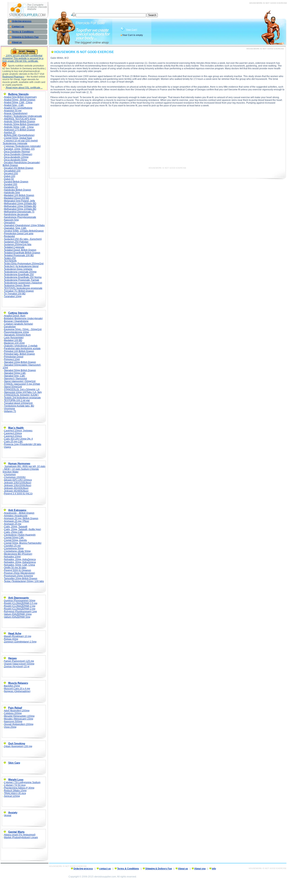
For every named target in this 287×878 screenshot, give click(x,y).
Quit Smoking (16, 743)
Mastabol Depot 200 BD (16, 198)
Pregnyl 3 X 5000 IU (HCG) (18, 493)
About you (200, 868)
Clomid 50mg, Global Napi (18, 138)
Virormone (9, 408)
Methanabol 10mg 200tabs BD (20, 203)
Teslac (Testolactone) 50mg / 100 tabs (24, 581)
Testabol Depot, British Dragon (20, 250)
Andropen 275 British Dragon (19, 129)
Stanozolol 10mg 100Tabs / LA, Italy (23, 392)
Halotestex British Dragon (17, 189)
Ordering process (21, 21)
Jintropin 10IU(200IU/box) (17, 485)
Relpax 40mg (11, 639)
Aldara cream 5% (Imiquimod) (20, 834)
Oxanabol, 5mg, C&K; (15, 228)
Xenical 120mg (12, 796)
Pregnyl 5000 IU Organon (17, 570)
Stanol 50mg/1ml (13, 386)
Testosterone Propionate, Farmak (21, 280)
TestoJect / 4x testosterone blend (21, 266)
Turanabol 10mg (12, 296)
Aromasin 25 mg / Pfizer (16, 521)
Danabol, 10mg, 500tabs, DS (19, 149)
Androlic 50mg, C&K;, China (19, 127)
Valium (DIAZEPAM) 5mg (17, 617)
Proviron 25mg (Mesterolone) (19, 573)
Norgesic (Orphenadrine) (17, 691)
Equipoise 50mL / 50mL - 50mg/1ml (23, 329)
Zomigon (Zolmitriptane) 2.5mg (20, 641)
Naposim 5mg (11, 220)
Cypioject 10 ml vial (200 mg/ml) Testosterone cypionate (20, 142)
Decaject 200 (11, 173)
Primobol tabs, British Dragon (19, 354)
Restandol (9, 236)
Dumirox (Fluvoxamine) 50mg (19, 600)
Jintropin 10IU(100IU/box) (17, 482)
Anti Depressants (18, 597)
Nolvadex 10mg (12, 556)
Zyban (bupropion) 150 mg (18, 746)
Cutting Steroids (18, 312)
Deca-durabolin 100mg (16, 157)
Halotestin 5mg (12, 192)
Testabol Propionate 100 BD (19, 255)
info (214, 868)
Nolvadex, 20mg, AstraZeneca (20, 559)
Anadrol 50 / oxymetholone (18, 108)
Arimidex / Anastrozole (16, 515)
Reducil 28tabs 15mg (15, 790)
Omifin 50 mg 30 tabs (15, 567)
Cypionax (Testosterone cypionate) (22, 146)
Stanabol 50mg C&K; (15, 373)
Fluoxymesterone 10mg (16, 332)
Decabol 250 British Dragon (18, 168)
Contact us (18, 26)
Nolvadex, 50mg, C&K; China (19, 564)
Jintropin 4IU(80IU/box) (16, 491)
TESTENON (10, 260)
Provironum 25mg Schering (18, 575)
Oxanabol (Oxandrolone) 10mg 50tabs (24, 225)
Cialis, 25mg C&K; (13, 532)
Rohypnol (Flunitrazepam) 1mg (20, 611)
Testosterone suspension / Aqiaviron (23, 282)
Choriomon (10, 474)
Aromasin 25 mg (12, 524)
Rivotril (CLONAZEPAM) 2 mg (19, 606)
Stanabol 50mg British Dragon (20, 370)
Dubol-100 (9, 176)
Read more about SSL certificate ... (24, 87)
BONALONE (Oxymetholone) (19, 135)
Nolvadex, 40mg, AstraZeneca (20, 562)
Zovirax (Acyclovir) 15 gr (16, 666)
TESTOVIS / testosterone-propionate (23, 288)
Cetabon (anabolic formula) (18, 324)
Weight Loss (15, 779)
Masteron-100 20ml (14, 343)
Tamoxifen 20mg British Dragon (20, 578)
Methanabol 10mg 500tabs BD (20, 206)
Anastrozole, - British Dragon (19, 513)
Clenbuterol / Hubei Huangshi (20, 534)
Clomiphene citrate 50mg (17, 551)
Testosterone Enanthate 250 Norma (23, 277)
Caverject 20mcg (13, 433)
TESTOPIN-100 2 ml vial (17, 400)
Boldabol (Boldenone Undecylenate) (23, 318)
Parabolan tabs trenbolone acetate (22, 348)
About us (17, 42)
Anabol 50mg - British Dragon (19, 99)
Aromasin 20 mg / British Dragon (21, 518)
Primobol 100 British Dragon (19, 351)
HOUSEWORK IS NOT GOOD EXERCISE (167, 168)
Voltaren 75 (10, 411)
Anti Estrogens (17, 510)
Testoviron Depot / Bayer (17, 285)
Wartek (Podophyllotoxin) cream (21, 837)
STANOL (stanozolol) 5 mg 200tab (22, 384)
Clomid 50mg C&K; (14, 537)
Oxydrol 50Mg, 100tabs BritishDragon (24, 230)
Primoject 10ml (12, 359)
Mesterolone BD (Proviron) (18, 554)
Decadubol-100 (12, 170)
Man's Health (16, 427)
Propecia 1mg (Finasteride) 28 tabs (22, 444)
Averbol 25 (9, 132)
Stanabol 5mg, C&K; (14, 375)
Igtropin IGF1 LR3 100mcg (18, 480)
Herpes (12, 658)
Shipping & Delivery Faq (25, 37)
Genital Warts (16, 831)
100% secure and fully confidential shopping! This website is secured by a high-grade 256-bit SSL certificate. (22, 58)
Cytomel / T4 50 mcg (15, 785)
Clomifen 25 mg (12, 545)
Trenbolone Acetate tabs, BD (19, 405)
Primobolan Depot (13, 356)
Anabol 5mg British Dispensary (20, 97)
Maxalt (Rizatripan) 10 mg (17, 636)
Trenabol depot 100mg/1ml (18, 403)
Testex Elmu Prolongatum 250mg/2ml (24, 263)
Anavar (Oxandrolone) (16, 113)
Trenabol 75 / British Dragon (19, 291)
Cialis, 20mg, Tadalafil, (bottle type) (22, 529)
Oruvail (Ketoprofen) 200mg (18, 724)
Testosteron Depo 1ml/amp (18, 269)
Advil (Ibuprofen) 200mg (16, 710)
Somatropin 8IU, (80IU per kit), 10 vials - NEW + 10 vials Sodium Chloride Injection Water (24, 469)
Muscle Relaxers (18, 683)
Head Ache (14, 633)
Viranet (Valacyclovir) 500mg (19, 663)
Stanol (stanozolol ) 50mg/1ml (20, 381)
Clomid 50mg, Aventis (15, 540)
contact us (105, 868)
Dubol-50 (9, 179)
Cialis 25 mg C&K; (13, 441)
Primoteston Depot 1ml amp (18, 233)
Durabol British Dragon (16, 181)
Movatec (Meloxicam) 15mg (18, 718)
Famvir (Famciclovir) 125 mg (19, 661)
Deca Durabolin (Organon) (18, 154)
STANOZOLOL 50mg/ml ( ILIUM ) (21, 395)
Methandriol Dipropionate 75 (19, 211)
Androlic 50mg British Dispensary (21, 124)
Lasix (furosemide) (14, 337)
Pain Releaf (15, 707)
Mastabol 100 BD (13, 340)
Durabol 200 (10, 184)
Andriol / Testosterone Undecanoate (23, 116)
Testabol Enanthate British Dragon (22, 252)
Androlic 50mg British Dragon (19, 121)
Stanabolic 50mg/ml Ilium (17, 334)
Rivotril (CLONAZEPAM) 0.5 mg (20, 603)
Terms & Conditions (23, 31)
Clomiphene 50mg (14, 548)
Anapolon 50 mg (12, 110)
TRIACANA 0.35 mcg (15, 793)
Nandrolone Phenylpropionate (20, 217)
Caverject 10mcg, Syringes (18, 430)
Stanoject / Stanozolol (15, 378)
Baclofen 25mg (12, 685)
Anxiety (12, 812)
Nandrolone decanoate (16, 214)
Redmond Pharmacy (13, 76)
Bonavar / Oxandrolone (16, 321)
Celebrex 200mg (13, 713)
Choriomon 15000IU (15, 477)
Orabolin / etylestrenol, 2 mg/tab (20, 345)
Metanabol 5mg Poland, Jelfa (19, 200)
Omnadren (9, 222)
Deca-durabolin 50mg (15, 159)
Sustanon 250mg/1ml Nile (17, 244)
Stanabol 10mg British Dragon (20, 362)
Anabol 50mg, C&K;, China (18, 102)
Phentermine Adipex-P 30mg (19, 787)
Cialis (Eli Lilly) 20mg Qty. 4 (18, 438)
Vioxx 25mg (10, 727)
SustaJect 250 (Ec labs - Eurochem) (23, 239)
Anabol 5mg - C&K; (14, 105)
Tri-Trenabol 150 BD (15, 293)
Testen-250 (10, 258)
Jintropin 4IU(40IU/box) (16, 488)
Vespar (7, 815)
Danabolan (10, 326)
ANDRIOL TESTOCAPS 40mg (20, 118)
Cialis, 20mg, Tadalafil (15, 526)
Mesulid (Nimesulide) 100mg (19, 716)
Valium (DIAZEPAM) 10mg (18, 614)
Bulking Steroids (18, 94)
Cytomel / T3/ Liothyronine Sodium (22, 782)
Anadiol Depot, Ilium (14, 315)
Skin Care (14, 762)
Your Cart (131, 29)
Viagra (7, 447)
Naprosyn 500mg (13, 721)
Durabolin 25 (11, 187)
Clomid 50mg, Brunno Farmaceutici (22, 543)
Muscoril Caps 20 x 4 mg (17, 688)
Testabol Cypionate (14, 247)
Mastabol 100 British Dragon (19, 195)
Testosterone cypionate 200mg (20, 271)
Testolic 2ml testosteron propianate (22, 397)
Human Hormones (19, 463)
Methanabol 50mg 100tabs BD (20, 209)
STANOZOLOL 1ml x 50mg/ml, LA (21, 389)
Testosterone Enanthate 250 (19, 274)
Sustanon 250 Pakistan (16, 241)
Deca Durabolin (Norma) (17, 151)
